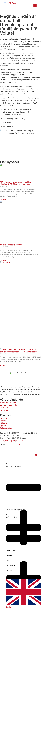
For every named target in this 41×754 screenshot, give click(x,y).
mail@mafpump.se (7, 441)
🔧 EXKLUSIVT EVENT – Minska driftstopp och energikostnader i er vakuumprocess (19, 350)
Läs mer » (3, 199)
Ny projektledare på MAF (11, 245)
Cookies (19, 441)
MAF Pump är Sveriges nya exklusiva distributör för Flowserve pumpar (17, 183)
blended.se (15, 445)
